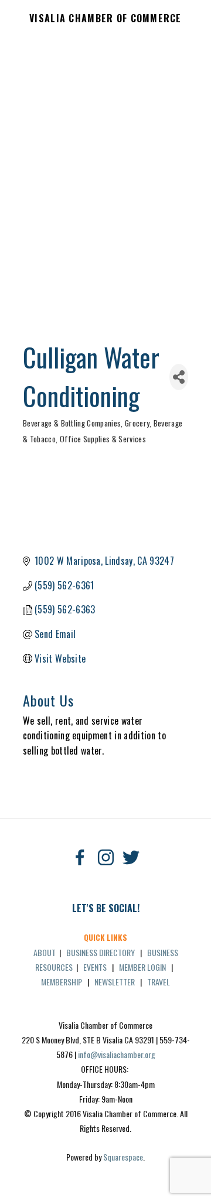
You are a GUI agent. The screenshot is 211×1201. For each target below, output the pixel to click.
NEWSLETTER (114, 981)
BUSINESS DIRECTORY (100, 952)
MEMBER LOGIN (142, 967)
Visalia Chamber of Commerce (105, 19)
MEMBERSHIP (61, 981)
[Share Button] (178, 377)
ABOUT (44, 952)
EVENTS (95, 967)
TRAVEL (158, 981)
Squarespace (123, 1157)
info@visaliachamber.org (116, 1054)
